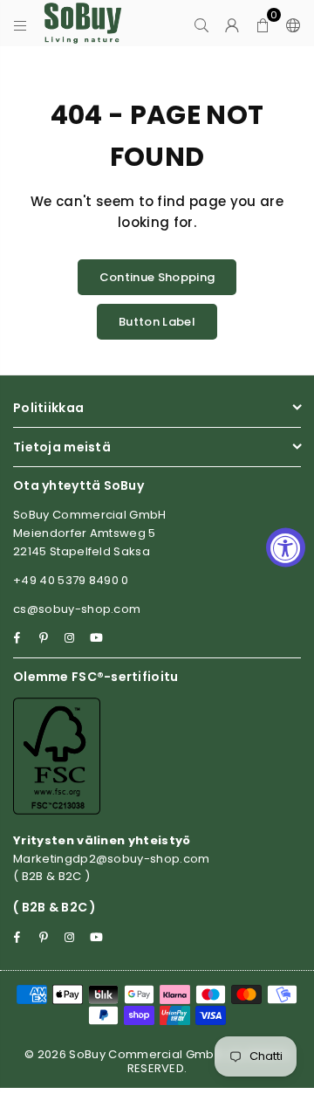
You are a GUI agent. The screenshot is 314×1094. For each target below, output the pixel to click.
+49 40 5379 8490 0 (71, 580)
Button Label (157, 321)
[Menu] (20, 23)
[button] (263, 23)
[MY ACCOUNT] (232, 23)
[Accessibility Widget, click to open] (285, 547)
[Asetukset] (289, 23)
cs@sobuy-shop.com (76, 609)
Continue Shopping (157, 277)
